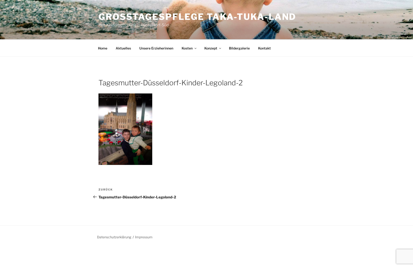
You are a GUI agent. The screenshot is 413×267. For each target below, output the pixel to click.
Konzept (210, 48)
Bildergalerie (239, 48)
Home (102, 48)
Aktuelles (123, 48)
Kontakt (264, 48)
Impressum (143, 237)
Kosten (187, 48)
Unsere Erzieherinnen (156, 48)
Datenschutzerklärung (114, 237)
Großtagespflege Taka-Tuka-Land (197, 16)
